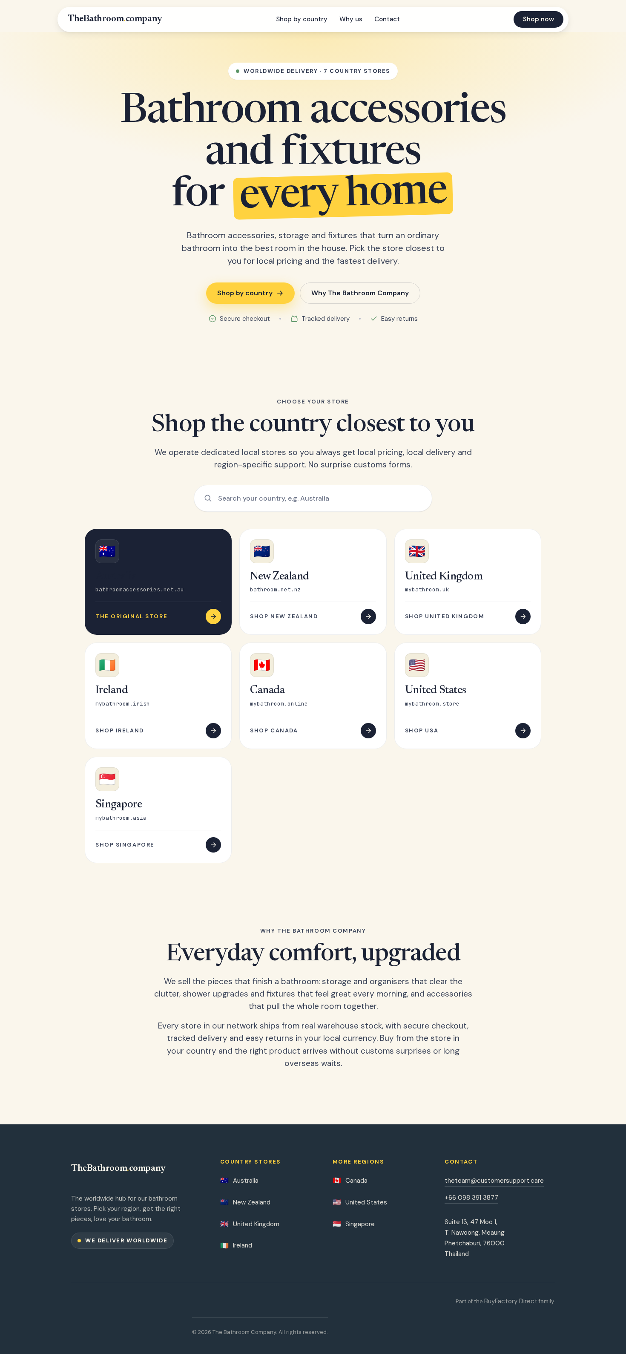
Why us (350, 19)
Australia (239, 1180)
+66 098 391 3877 (471, 1197)
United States (360, 1202)
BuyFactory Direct (510, 1301)
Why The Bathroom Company (360, 292)
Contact (387, 19)
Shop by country (301, 19)
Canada (350, 1180)
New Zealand (245, 1202)
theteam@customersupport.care (494, 1180)
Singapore (354, 1223)
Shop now (538, 19)
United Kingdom (249, 1223)
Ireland (236, 1245)
